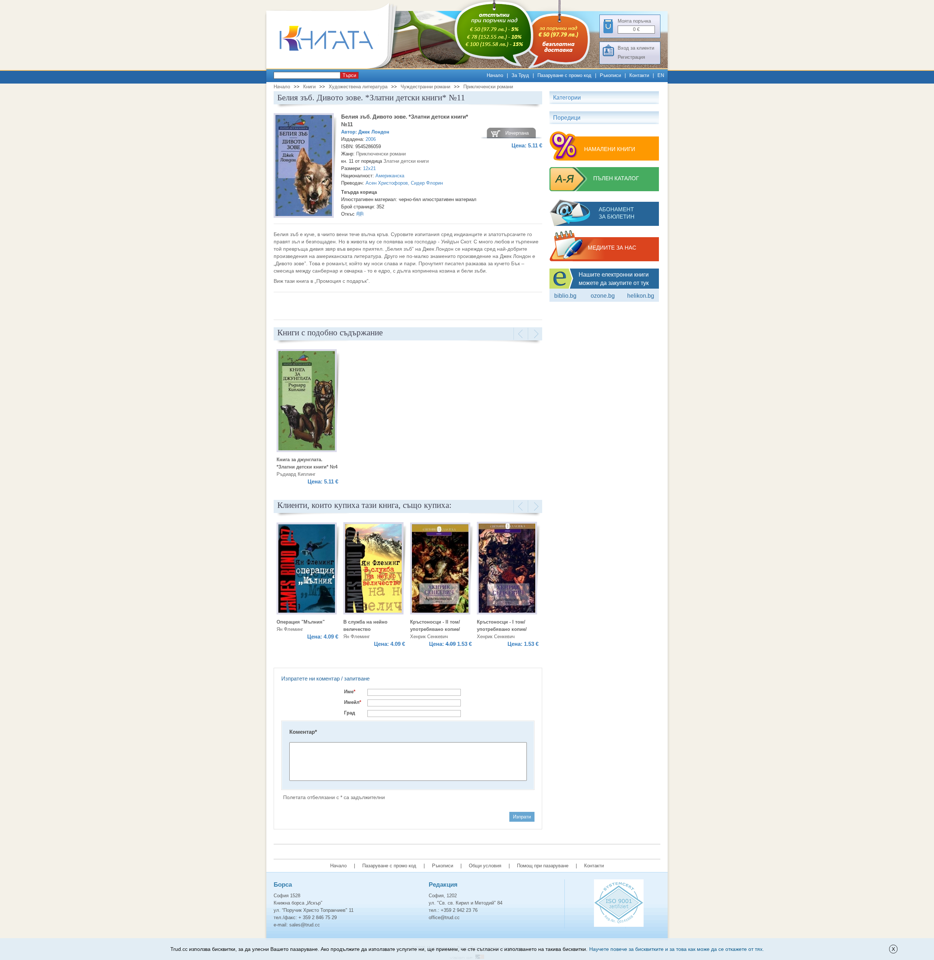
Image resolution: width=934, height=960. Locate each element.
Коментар (303, 732)
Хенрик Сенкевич (429, 636)
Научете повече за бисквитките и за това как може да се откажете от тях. (676, 949)
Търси (349, 75)
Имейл (352, 702)
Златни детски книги (406, 161)
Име (349, 691)
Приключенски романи (488, 86)
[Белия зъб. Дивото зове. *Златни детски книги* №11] (304, 166)
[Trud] (333, 67)
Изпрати (522, 817)
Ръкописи (610, 75)
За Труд (520, 75)
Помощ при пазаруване (542, 865)
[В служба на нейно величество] (373, 569)
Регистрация (631, 57)
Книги (309, 86)
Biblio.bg (565, 296)
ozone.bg (603, 296)
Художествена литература (358, 86)
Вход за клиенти (636, 48)
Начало (495, 75)
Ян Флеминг (290, 629)
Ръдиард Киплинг (296, 474)
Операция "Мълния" (301, 622)
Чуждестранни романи (425, 86)
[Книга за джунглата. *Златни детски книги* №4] (307, 401)
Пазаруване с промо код (564, 75)
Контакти (639, 75)
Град (349, 713)
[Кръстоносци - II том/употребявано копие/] (440, 570)
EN (660, 75)
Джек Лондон (373, 132)
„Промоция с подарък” (341, 281)
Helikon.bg (640, 296)
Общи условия (485, 865)
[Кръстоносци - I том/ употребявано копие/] (507, 569)
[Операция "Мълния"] (307, 570)
